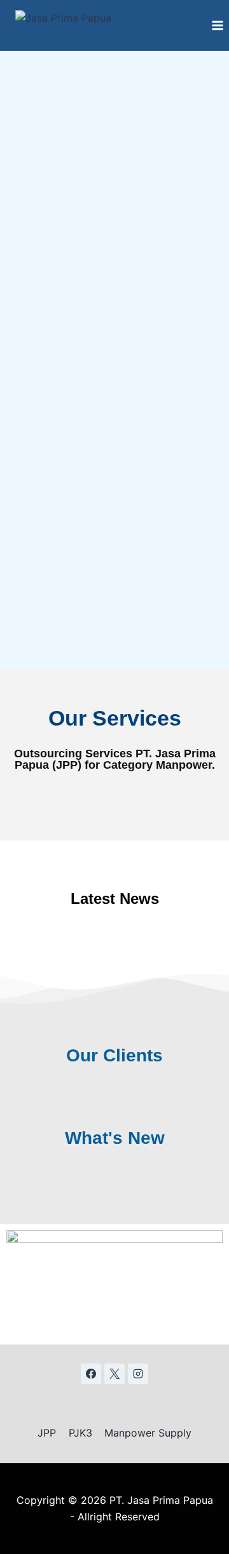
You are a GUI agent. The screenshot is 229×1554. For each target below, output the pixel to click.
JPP (47, 1432)
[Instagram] (138, 1374)
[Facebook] (91, 1374)
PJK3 (80, 1432)
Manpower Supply (147, 1432)
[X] (114, 1374)
